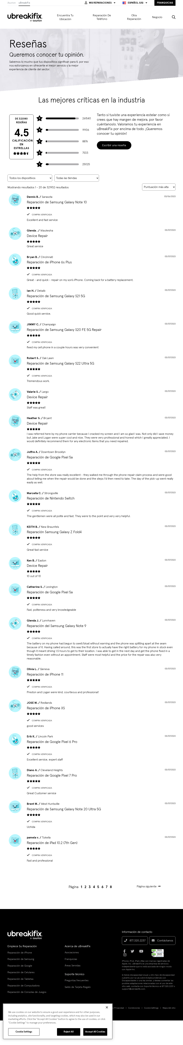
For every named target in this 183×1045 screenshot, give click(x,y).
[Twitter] (133, 952)
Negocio (157, 17)
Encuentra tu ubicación (65, 17)
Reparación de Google (20, 966)
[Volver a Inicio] (27, 17)
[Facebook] (125, 952)
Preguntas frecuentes (76, 980)
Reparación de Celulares (21, 972)
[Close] (107, 1007)
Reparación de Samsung (21, 959)
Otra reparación (134, 17)
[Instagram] (126, 956)
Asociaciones (72, 952)
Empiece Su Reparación (22, 946)
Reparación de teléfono (102, 17)
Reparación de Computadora (23, 985)
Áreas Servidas (72, 965)
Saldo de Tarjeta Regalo (78, 987)
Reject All (68, 1032)
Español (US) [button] (135, 3)
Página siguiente (147, 886)
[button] (100, 3)
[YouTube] (142, 952)
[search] (171, 17)
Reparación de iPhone (20, 952)
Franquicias (71, 959)
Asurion (12, 3)
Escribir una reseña (114, 145)
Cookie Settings (151, 1008)
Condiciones (134, 1008)
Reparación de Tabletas (20, 979)
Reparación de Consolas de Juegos (27, 992)
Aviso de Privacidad (115, 1008)
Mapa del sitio (169, 1008)
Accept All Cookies (95, 1032)
